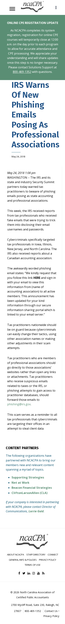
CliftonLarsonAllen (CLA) (29, 493)
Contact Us (51, 611)
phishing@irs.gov (19, 404)
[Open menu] (56, 7)
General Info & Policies (23, 559)
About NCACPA (15, 554)
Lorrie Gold (36, 511)
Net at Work (20, 483)
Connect (53, 554)
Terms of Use (32, 564)
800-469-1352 (22, 72)
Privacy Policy (47, 559)
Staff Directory (35, 554)
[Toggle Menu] (12, 8)
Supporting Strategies (28, 477)
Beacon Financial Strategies (32, 488)
